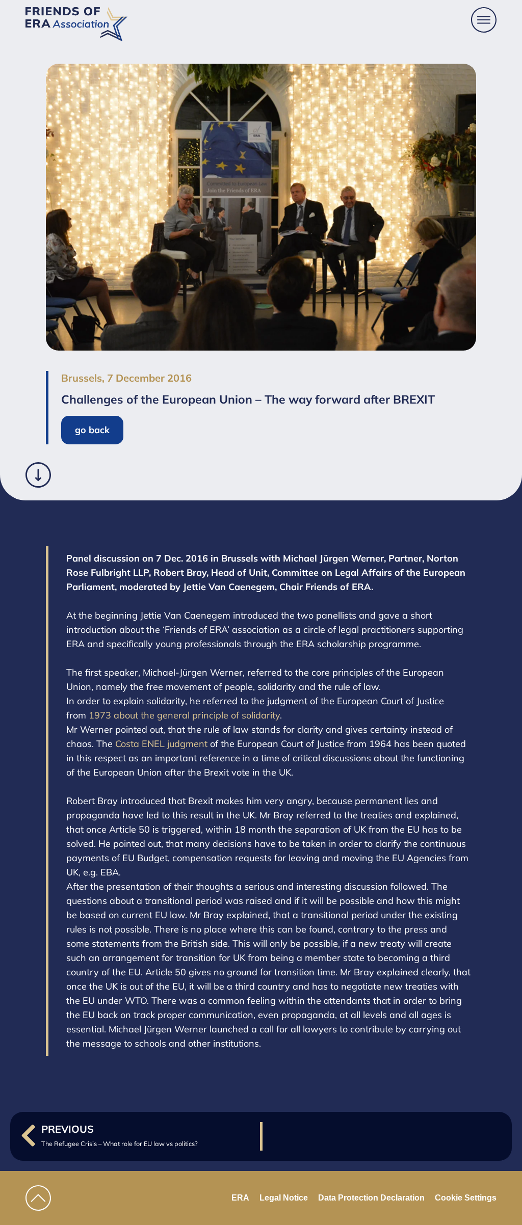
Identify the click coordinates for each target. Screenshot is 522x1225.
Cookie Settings (466, 1197)
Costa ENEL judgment (161, 744)
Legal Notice (283, 1197)
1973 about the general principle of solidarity (184, 715)
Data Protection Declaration (371, 1197)
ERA (240, 1197)
